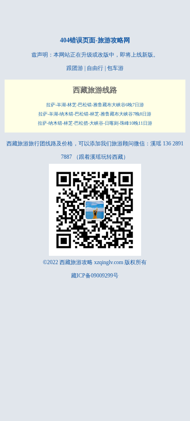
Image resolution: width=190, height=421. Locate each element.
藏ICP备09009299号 (95, 275)
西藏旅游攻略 (76, 262)
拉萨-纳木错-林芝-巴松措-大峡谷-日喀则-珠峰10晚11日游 (95, 123)
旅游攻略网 (114, 40)
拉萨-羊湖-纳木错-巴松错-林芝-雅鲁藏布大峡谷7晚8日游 (94, 113)
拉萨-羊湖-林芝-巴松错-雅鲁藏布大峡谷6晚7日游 (95, 104)
